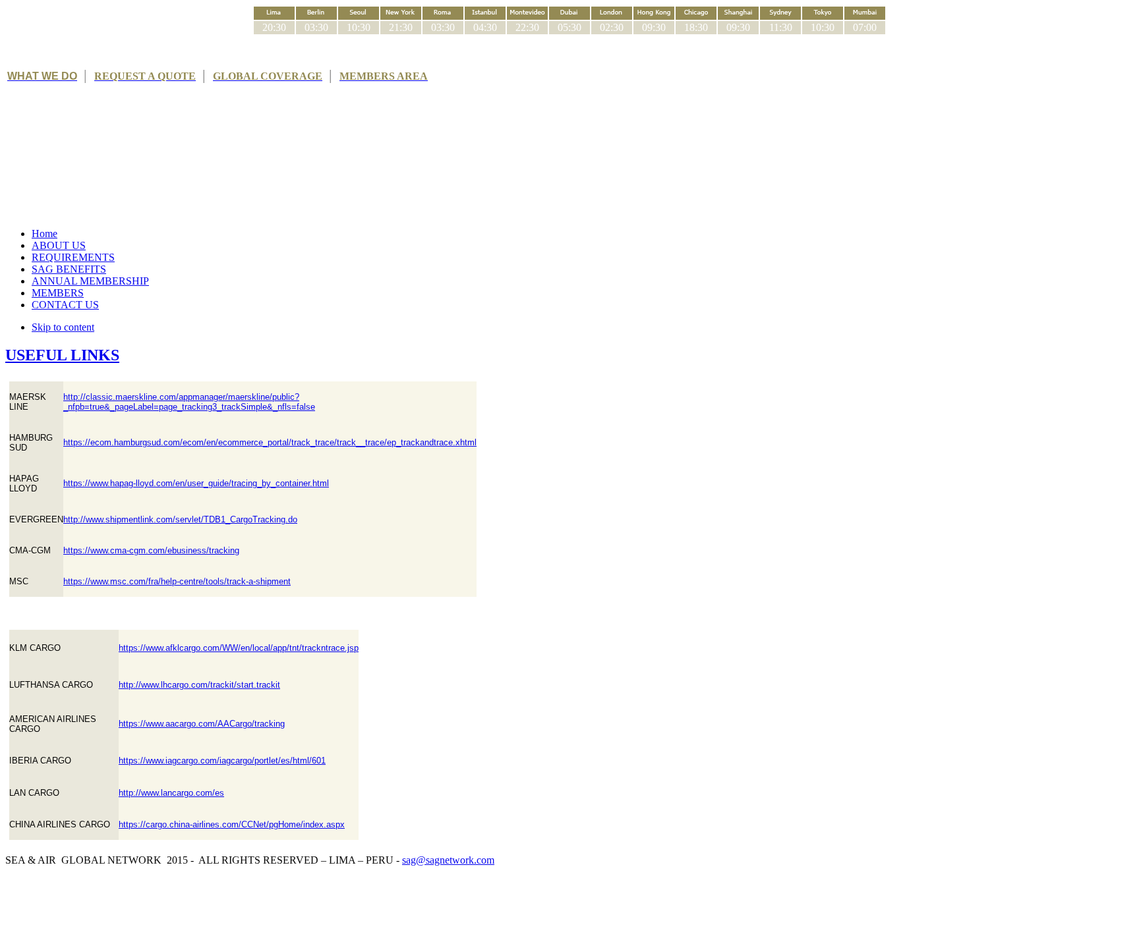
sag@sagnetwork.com (448, 860)
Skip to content (63, 327)
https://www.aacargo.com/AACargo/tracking (202, 724)
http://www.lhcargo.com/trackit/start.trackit (199, 685)
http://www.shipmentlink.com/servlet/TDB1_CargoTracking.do (180, 519)
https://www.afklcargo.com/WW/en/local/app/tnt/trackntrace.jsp (239, 648)
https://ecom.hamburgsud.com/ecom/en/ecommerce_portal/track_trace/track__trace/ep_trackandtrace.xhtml (270, 442)
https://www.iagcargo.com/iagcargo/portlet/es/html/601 (222, 760)
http (126, 793)
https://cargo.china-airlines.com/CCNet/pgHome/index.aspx (232, 824)
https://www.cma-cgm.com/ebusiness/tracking (151, 550)
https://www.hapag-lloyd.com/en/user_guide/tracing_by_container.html (196, 483)
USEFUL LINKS (62, 355)
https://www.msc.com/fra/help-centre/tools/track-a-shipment (177, 581)
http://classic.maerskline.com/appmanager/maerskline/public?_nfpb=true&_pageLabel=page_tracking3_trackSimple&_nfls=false (189, 402)
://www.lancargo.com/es (178, 793)
